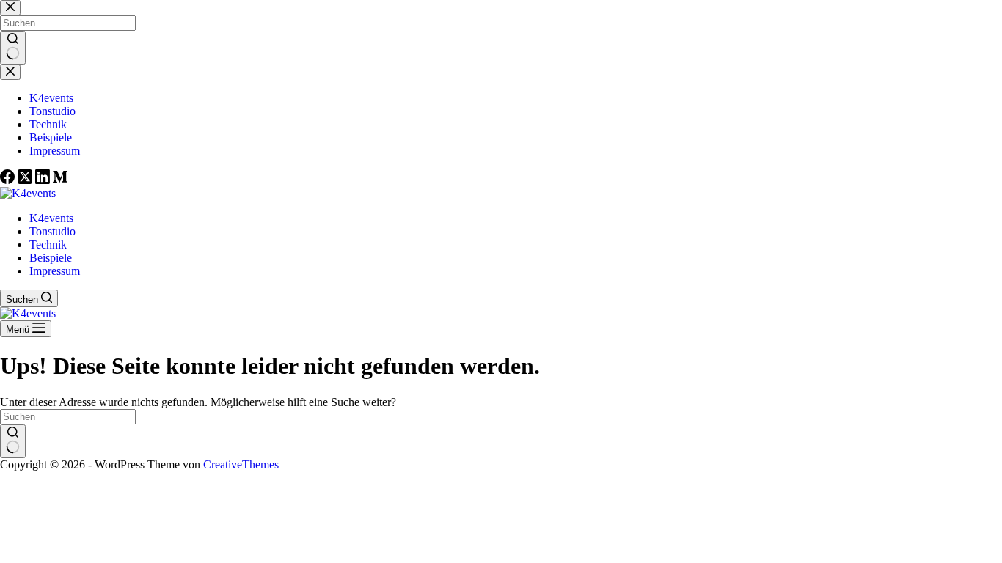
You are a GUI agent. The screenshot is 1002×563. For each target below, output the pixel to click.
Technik (48, 244)
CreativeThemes (241, 464)
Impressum (54, 271)
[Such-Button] (13, 441)
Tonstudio (52, 231)
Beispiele (50, 257)
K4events (51, 218)
